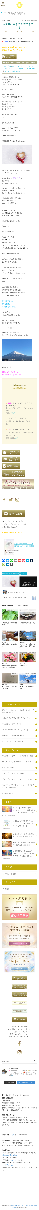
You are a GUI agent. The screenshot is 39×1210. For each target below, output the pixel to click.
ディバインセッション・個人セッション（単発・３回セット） (18, 711)
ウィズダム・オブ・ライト (11, 724)
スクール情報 (19, 69)
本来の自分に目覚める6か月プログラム (16, 718)
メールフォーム (7, 1165)
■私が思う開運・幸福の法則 (11, 573)
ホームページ (17, 66)
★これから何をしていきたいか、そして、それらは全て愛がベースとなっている (19, 824)
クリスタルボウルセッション (12, 741)
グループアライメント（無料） (13, 773)
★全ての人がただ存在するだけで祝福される (24, 844)
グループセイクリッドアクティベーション (17, 779)
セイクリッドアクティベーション (14, 735)
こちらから (12, 1160)
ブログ (24, 573)
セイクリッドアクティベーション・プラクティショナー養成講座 (18, 786)
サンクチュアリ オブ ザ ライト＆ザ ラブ (16, 762)
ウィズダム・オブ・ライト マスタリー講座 (17, 756)
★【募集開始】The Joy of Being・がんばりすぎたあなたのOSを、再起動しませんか (19, 854)
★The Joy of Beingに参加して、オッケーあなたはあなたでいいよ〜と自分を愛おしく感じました (18, 811)
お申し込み (7, 66)
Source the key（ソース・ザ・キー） (15, 730)
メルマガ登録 (30, 69)
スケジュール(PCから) (12, 71)
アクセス (27, 66)
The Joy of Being (8, 767)
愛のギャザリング (8, 793)
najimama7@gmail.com (10, 1155)
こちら (12, 413)
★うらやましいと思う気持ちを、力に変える (23, 835)
